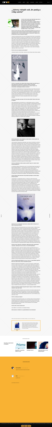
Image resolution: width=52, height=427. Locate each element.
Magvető (33, 319)
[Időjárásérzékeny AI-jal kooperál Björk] (43, 345)
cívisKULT (37, 2)
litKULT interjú (22, 8)
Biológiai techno (30, 351)
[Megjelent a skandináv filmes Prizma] (20, 345)
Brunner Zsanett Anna (14, 8)
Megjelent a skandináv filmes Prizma (19, 351)
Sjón (34, 319)
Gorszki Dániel (22, 319)
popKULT (24, 2)
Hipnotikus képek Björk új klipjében (8, 344)
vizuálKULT (19, 2)
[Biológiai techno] (32, 345)
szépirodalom (32, 2)
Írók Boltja (26, 319)
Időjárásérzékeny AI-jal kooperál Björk (43, 351)
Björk (14, 319)
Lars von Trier (29, 319)
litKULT (28, 2)
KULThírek (40, 2)
